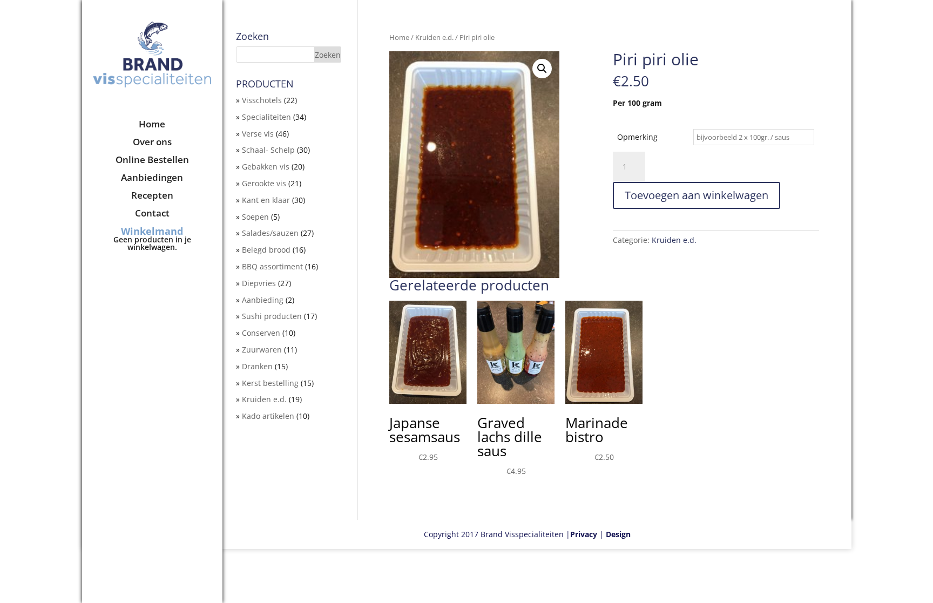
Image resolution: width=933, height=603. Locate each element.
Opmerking (637, 137)
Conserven (261, 333)
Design (618, 534)
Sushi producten (272, 316)
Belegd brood (266, 250)
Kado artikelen (268, 416)
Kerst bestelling (270, 383)
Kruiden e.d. (434, 37)
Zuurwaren (262, 349)
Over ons (152, 143)
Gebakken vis (265, 166)
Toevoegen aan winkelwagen (696, 195)
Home (152, 125)
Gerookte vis (264, 183)
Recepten (152, 196)
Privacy (583, 534)
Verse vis (258, 133)
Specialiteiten (266, 117)
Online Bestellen (152, 161)
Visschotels (262, 100)
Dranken (257, 366)
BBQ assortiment (272, 266)
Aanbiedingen (152, 179)
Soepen (255, 217)
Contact (152, 214)
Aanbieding (262, 300)
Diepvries (259, 283)
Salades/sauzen (270, 233)
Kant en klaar (266, 200)
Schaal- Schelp (268, 150)
